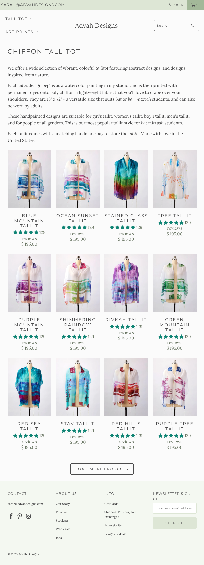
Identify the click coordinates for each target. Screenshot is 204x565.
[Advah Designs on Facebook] (11, 516)
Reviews (62, 512)
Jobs (59, 538)
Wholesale (63, 529)
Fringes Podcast (115, 534)
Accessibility (113, 525)
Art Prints (19, 31)
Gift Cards (111, 504)
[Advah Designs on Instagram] (28, 516)
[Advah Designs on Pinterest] (20, 516)
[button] (25, 232)
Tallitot (16, 18)
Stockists (62, 520)
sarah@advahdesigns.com (33, 4)
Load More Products (102, 469)
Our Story (63, 504)
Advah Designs (28, 554)
